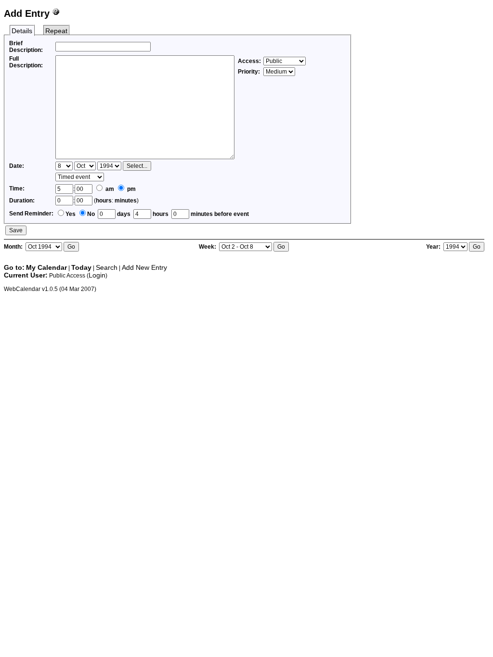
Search (106, 267)
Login (97, 275)
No (91, 214)
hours (104, 200)
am (109, 189)
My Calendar (46, 267)
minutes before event (219, 214)
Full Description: (26, 62)
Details (22, 31)
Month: (14, 246)
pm (131, 189)
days (123, 214)
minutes (126, 200)
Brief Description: (26, 46)
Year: (434, 246)
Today (81, 267)
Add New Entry (144, 267)
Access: (249, 61)
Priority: (249, 71)
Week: (208, 246)
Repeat (56, 31)
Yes (70, 214)
